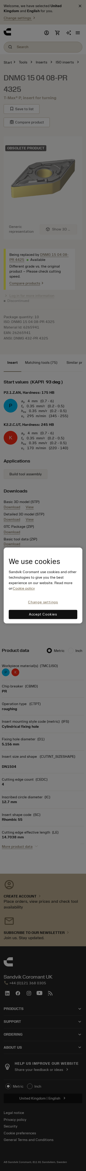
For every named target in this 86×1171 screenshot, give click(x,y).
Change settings (43, 602)
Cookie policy (24, 588)
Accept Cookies (43, 614)
